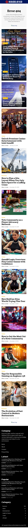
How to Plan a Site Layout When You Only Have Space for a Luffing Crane (13, 181)
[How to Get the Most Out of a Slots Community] (14, 318)
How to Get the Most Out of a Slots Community (14, 337)
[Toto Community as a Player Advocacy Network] (14, 202)
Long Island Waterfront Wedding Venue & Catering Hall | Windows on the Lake (13, 459)
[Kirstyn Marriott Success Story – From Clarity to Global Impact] (14, 94)
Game (3, 136)
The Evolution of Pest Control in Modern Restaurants (12, 413)
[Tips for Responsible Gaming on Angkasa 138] (14, 356)
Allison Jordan (5, 145)
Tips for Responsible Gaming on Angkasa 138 (13, 374)
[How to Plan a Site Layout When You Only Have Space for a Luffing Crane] (14, 160)
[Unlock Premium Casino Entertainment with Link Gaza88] (14, 121)
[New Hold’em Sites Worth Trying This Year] (14, 281)
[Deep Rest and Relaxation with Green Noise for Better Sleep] (14, 68)
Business (5, 43)
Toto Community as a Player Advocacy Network (12, 222)
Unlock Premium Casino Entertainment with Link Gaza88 (13, 140)
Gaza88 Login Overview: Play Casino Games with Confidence (14, 261)
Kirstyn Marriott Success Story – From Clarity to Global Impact (12, 472)
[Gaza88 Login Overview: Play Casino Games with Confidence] (14, 242)
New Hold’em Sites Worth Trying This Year (13, 300)
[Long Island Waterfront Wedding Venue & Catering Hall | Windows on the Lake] (14, 41)
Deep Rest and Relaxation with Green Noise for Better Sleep (12, 466)
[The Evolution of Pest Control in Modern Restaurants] (14, 393)
